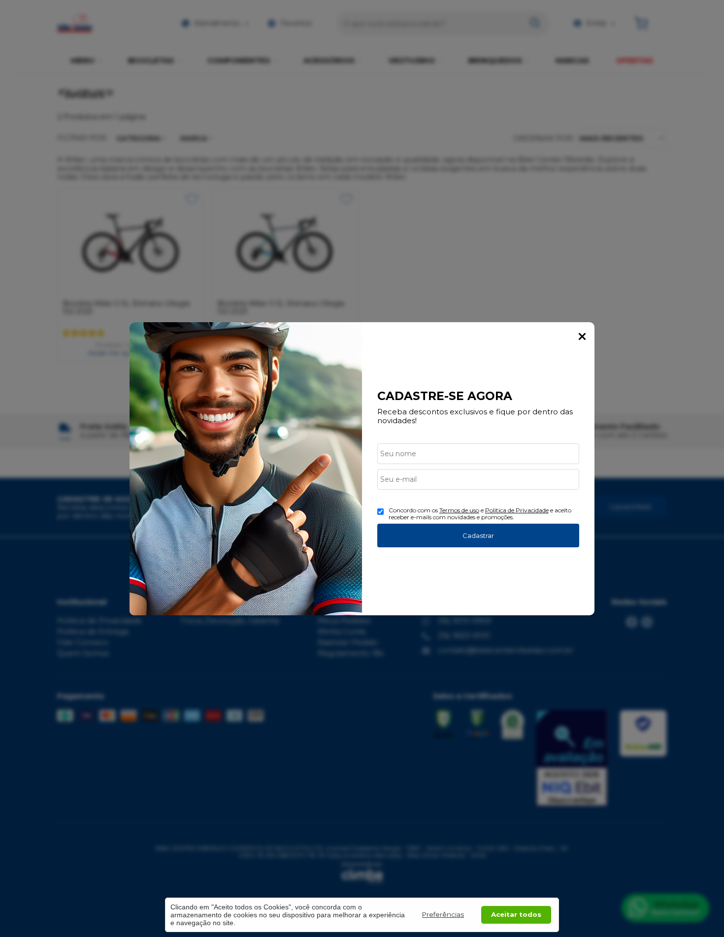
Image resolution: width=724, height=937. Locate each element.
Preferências (443, 914)
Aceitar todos (516, 914)
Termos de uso (459, 510)
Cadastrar (478, 535)
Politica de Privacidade (517, 510)
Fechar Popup (582, 336)
